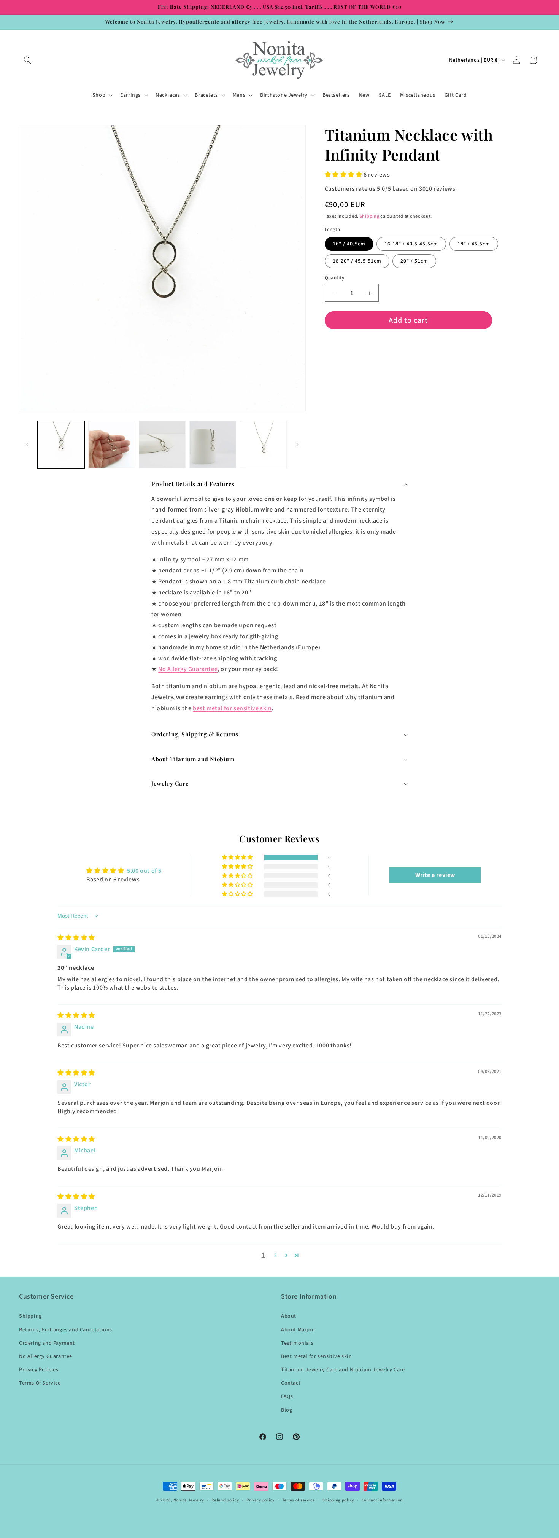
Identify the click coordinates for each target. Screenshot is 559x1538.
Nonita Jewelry (188, 1500)
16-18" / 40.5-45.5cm (411, 244)
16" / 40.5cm (349, 244)
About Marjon (298, 1330)
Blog (286, 1410)
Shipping (370, 216)
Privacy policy (260, 1500)
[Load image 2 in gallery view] (111, 444)
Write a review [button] (435, 875)
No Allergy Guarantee (188, 669)
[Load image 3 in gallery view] (162, 444)
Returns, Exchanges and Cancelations (65, 1330)
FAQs (287, 1396)
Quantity (335, 277)
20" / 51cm (414, 261)
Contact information (382, 1500)
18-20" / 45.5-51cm (357, 261)
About (288, 1316)
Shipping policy (338, 1500)
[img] (76, 938)
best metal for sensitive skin (232, 708)
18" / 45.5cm (473, 244)
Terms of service (298, 1500)
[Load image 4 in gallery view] (212, 444)
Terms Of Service (40, 1383)
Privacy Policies (39, 1370)
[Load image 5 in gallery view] (263, 444)
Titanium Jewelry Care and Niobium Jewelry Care (343, 1370)
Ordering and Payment (47, 1343)
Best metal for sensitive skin (316, 1356)
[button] (27, 60)
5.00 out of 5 (144, 871)
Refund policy (225, 1500)
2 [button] (275, 1255)
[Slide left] (27, 444)
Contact (290, 1383)
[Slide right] (297, 444)
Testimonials (297, 1343)
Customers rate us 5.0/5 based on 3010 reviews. (391, 189)
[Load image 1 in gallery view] (61, 444)
